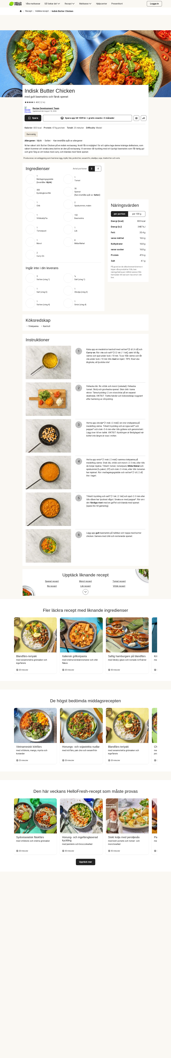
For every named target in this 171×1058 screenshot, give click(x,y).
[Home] (20, 11)
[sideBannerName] (128, 179)
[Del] (143, 118)
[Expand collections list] (85, 592)
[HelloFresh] (15, 4)
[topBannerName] (85, 23)
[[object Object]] (136, 118)
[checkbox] (26, 102)
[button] (63, 168)
